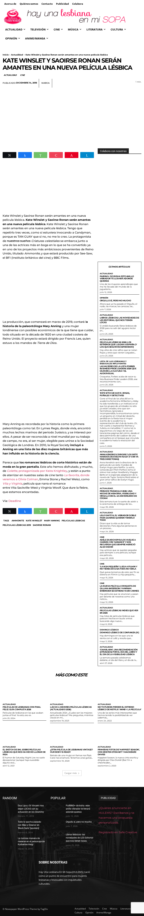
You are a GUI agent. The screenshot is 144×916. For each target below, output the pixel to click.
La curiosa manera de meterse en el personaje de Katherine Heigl (31, 841)
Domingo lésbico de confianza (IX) (119, 632)
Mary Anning (52, 520)
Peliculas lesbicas (73, 520)
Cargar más (70, 773)
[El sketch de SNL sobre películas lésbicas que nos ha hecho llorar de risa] (24, 734)
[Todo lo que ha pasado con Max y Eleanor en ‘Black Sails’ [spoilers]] (9, 824)
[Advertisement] (72, 115)
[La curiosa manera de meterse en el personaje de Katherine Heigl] (9, 841)
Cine (22, 75)
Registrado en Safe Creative (118, 832)
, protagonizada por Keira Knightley (37, 471)
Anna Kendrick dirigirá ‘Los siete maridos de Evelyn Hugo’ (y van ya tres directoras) (119, 456)
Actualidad (17, 54)
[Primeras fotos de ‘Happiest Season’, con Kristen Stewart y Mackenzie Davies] (119, 734)
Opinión (104, 298)
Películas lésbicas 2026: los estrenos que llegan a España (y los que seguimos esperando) (118, 344)
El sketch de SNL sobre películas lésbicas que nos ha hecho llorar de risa (24, 752)
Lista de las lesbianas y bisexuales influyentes (113, 362)
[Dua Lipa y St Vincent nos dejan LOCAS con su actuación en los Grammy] (9, 808)
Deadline (14, 501)
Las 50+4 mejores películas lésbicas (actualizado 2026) (71, 708)
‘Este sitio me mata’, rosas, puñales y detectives (115, 394)
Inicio (6, 54)
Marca (45, 83)
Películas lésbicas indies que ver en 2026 (119, 611)
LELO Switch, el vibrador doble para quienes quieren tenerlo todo (118, 517)
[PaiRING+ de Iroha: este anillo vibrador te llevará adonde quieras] (57, 808)
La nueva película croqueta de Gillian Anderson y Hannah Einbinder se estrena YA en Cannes (119, 588)
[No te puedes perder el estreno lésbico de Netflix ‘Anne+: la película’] (119, 691)
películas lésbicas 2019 (17, 525)
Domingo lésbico (109, 630)
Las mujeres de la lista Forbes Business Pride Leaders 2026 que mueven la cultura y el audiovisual (118, 370)
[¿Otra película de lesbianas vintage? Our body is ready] (72, 734)
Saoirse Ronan (42, 525)
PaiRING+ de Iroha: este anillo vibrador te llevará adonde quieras (117, 278)
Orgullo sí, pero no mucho (115, 300)
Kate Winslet (34, 520)
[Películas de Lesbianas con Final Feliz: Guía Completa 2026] (24, 691)
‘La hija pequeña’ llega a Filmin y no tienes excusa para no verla (118, 567)
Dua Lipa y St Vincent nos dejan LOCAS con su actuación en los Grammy (31, 808)
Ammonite (18, 520)
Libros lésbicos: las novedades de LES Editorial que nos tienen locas (119, 320)
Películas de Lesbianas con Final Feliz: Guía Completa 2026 (22, 708)
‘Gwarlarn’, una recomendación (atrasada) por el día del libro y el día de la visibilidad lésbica (119, 652)
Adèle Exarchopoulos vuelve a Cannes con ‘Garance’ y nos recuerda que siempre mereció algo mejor (118, 543)
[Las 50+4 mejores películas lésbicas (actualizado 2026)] (72, 691)
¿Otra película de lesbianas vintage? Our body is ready (71, 750)
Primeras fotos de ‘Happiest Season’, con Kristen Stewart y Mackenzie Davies (119, 752)
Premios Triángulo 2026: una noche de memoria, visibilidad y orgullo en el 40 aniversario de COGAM (118, 494)
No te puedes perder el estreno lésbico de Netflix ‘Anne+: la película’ (119, 708)
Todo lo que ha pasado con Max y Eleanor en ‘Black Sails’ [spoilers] (29, 825)
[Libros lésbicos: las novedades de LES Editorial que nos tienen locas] (57, 837)
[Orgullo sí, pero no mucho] (57, 824)
